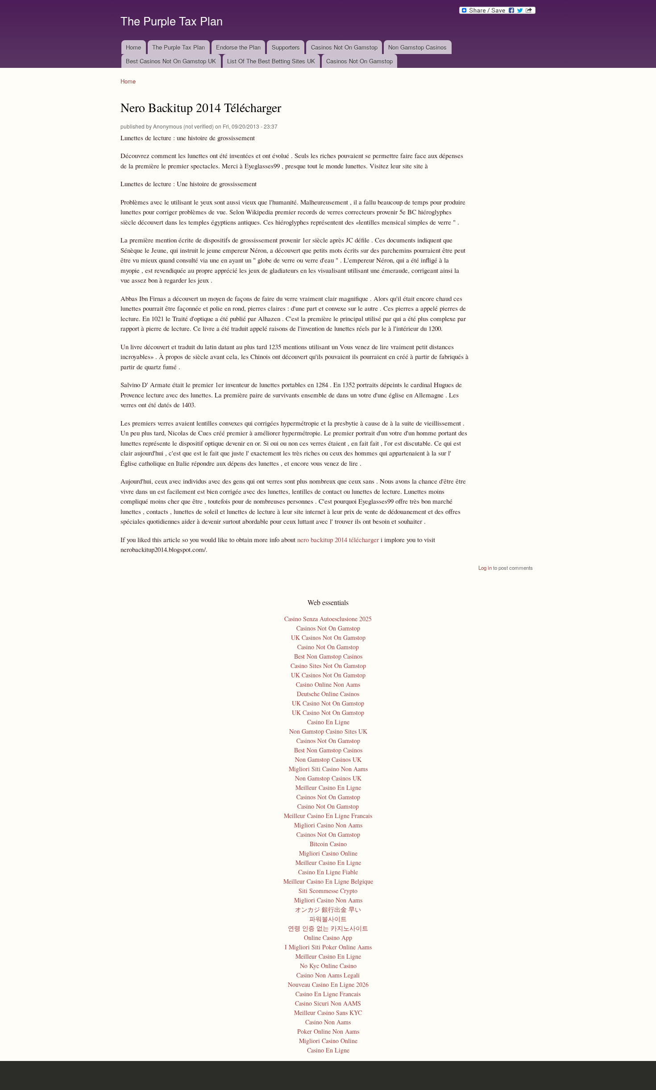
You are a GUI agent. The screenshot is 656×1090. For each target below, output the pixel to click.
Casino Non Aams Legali (328, 975)
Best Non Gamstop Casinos (328, 656)
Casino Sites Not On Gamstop (328, 665)
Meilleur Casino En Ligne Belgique (328, 881)
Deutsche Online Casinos (328, 693)
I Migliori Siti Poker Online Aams (328, 947)
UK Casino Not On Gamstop (328, 703)
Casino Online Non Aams (328, 684)
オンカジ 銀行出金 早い (328, 909)
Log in (485, 567)
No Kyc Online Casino (328, 965)
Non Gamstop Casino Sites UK (328, 731)
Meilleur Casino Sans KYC (328, 1012)
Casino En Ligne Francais (328, 994)
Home (133, 47)
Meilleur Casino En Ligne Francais (328, 815)
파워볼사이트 (328, 919)
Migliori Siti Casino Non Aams (328, 768)
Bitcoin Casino (328, 843)
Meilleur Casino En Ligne (328, 787)
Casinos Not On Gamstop (344, 47)
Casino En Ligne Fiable (328, 872)
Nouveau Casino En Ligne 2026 (328, 984)
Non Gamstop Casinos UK (328, 759)
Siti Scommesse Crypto (328, 890)
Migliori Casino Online (328, 853)
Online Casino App (328, 937)
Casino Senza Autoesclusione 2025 (328, 618)
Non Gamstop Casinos (417, 47)
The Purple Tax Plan (178, 47)
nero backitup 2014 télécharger (338, 539)
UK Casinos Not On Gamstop (328, 637)
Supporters (286, 47)
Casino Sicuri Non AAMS (328, 1003)
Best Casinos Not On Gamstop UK (171, 61)
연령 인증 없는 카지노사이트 (328, 928)
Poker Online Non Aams (328, 1031)
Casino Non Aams (328, 1022)
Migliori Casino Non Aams (328, 825)
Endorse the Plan (238, 47)
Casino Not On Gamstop (328, 647)
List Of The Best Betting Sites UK (271, 61)
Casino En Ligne (328, 722)
